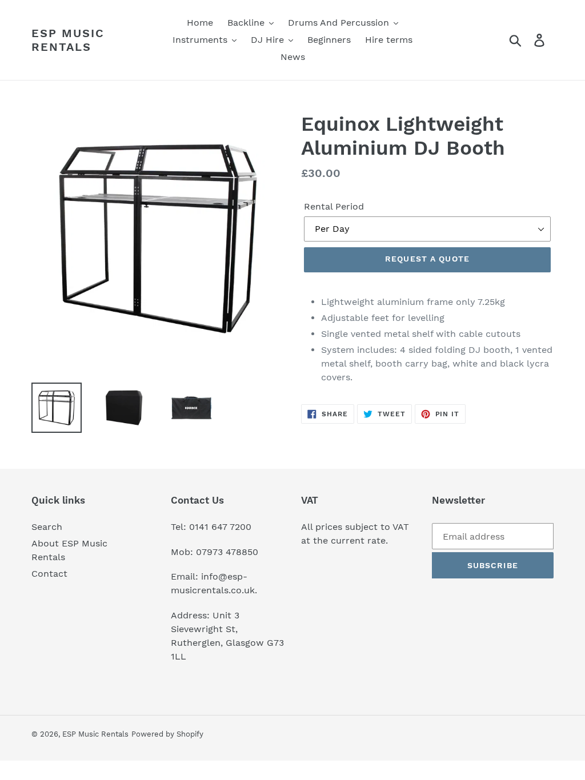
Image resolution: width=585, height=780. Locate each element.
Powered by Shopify (167, 734)
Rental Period (334, 206)
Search (46, 526)
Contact (49, 573)
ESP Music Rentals (68, 40)
